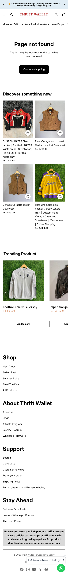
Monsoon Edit (10, 24)
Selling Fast (9, 372)
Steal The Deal (11, 384)
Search (7, 457)
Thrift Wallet (28, 555)
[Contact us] (61, 568)
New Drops (57, 24)
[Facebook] (22, 569)
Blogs (6, 417)
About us (8, 412)
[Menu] (4, 15)
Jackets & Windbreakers (35, 24)
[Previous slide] (4, 4)
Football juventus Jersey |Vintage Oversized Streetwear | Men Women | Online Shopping (22, 307)
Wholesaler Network (14, 435)
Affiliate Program (12, 423)
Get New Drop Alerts (14, 509)
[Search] (11, 14)
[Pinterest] (46, 569)
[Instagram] (28, 569)
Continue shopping (34, 69)
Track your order (12, 475)
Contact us (9, 463)
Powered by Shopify (45, 555)
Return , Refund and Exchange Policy (24, 487)
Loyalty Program (12, 429)
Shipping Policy (11, 481)
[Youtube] (34, 569)
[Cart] (64, 14)
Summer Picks (11, 378)
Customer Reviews (13, 469)
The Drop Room (12, 521)
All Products (10, 390)
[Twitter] (40, 569)
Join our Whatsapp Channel (18, 515)
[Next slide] (64, 4)
